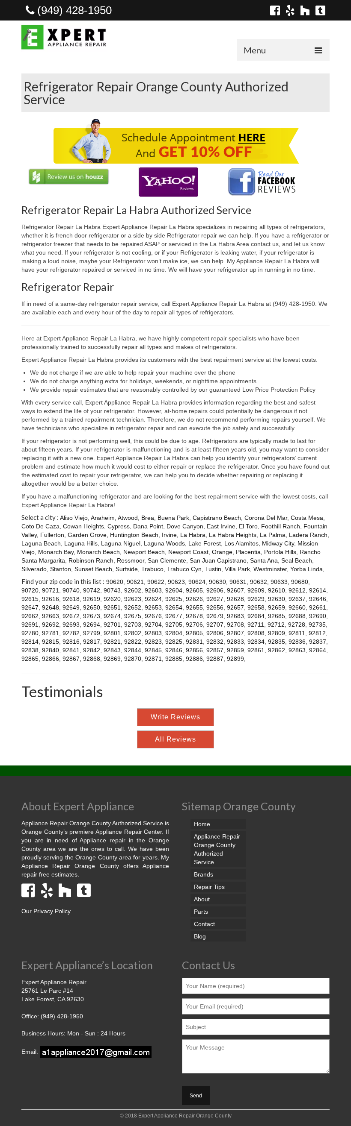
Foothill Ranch (280, 526)
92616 (50, 598)
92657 (235, 607)
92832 (214, 641)
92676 (153, 616)
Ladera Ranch (308, 534)
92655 (194, 607)
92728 (296, 624)
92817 (91, 641)
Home (202, 824)
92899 (235, 658)
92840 (50, 650)
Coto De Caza (40, 526)
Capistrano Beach (217, 517)
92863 (297, 650)
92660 (297, 607)
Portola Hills (280, 551)
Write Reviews (175, 717)
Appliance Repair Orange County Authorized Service (217, 849)
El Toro (248, 526)
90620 (114, 581)
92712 (276, 624)
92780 (30, 633)
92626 (194, 598)
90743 (112, 590)
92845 (153, 650)
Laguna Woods (164, 543)
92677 (173, 616)
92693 (71, 624)
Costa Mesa (307, 517)
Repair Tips (209, 886)
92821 (112, 641)
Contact (204, 924)
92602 (132, 590)
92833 (235, 641)
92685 (276, 616)
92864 (317, 650)
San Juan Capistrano (218, 560)
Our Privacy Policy (46, 911)
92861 (256, 650)
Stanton (60, 569)
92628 (235, 598)
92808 (256, 633)
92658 (256, 607)
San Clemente (167, 560)
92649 (71, 607)
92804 (173, 633)
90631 (238, 581)
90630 (217, 581)
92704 (153, 624)
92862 (276, 650)
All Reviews (175, 739)
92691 (30, 624)
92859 (235, 650)
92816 (71, 641)
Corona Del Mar (265, 517)
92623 (132, 598)
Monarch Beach (98, 551)
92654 (173, 607)
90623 (176, 581)
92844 (132, 650)
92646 (317, 598)
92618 (71, 598)
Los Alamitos (241, 543)
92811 (297, 633)
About (202, 899)
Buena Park (173, 517)
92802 (132, 633)
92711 (255, 624)
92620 (112, 598)
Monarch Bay (56, 551)
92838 (30, 650)
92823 (153, 641)
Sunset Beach (93, 569)
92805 (194, 633)
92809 (276, 633)
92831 (194, 641)
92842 (91, 650)
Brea (147, 517)
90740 (71, 590)
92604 (173, 590)
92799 (91, 633)
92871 (153, 658)
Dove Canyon (185, 526)
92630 (276, 598)
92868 (91, 658)
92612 (297, 590)
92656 (214, 607)
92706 (194, 624)
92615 (30, 598)
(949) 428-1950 (73, 10)
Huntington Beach (134, 534)
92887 (214, 658)
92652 (132, 607)
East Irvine (221, 526)
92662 (30, 616)
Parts (201, 911)
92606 (214, 590)
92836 (297, 641)
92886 (194, 658)
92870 (132, 658)
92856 (194, 650)
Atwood (128, 517)
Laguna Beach (41, 543)
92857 (214, 650)
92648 (50, 607)
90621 (135, 581)
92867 (71, 658)
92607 (235, 590)
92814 (30, 641)
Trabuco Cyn (184, 569)
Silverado (34, 569)
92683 (235, 616)
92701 (112, 624)
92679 (214, 616)
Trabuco (152, 569)
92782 (71, 633)
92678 (194, 616)
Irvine (169, 534)
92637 (297, 598)
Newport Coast (188, 551)
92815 (50, 641)
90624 (196, 581)
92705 (173, 624)
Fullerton (52, 534)
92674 (112, 616)
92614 (317, 590)
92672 (71, 616)
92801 (112, 633)
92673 (91, 616)
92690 (317, 616)
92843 (112, 650)
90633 (279, 581)
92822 (132, 641)
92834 (256, 641)
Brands (203, 874)
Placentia (248, 551)
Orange (222, 551)
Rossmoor (130, 560)
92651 (112, 607)
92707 (214, 624)
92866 (50, 658)
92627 (214, 598)
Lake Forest (204, 543)
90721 (50, 590)
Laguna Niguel (120, 543)
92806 (214, 633)
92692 (50, 624)
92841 (71, 650)
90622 (155, 581)
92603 (153, 590)
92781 (50, 633)
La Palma (273, 534)
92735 (317, 624)
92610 (276, 590)
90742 (91, 590)
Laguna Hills (81, 543)
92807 (235, 633)
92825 (173, 641)
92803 (153, 633)
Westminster (270, 569)
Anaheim (103, 517)
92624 (153, 598)
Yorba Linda (306, 569)
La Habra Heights (232, 534)
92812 (317, 633)
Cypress (118, 526)
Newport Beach (144, 551)
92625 (173, 598)
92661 (317, 607)
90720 (30, 590)
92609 (256, 590)
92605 (194, 590)
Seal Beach (296, 560)
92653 (153, 607)
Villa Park (237, 569)
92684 (256, 616)
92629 (256, 598)
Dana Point (148, 526)
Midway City (278, 543)
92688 (297, 616)
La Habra (192, 534)
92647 (30, 607)
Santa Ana (264, 560)
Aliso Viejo (74, 517)
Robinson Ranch (90, 560)
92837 (317, 641)
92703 (132, 624)
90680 (299, 581)
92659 (276, 607)
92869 (112, 658)
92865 (30, 658)
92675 (132, 616)
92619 (91, 598)
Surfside (127, 569)
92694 (91, 624)
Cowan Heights (83, 526)
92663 (50, 616)
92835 (276, 641)
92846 (173, 650)
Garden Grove (87, 534)
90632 (258, 581)
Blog (200, 936)
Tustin (213, 569)
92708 (235, 624)
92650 (91, 607)
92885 (173, 658)
